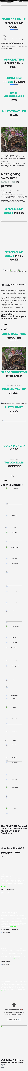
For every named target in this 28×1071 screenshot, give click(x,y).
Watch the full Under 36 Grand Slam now (12, 1061)
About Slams (5, 961)
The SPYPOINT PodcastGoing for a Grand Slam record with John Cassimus (14, 830)
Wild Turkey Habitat (7, 889)
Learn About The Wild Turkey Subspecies (11, 852)
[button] (2, 274)
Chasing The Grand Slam (9, 929)
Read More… (13, 926)
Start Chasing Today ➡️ (14, 1019)
